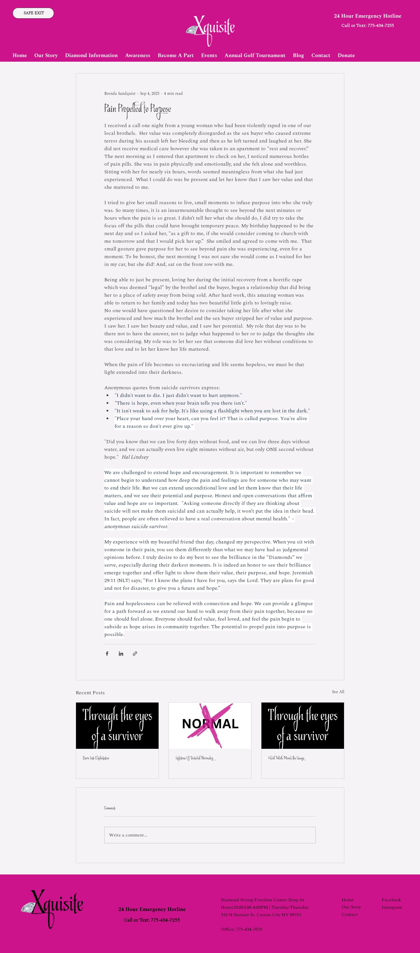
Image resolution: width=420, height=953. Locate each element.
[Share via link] (135, 653)
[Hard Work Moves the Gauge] (302, 726)
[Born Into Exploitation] (117, 726)
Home (348, 899)
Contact (350, 914)
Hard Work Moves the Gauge (286, 758)
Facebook (391, 899)
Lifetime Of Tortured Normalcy (194, 758)
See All (338, 692)
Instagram (392, 907)
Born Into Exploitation (96, 758)
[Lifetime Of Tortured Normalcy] (210, 726)
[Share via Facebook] (107, 653)
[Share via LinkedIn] (121, 653)
